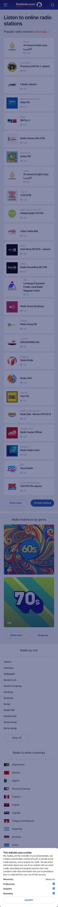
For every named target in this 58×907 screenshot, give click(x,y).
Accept (29, 900)
